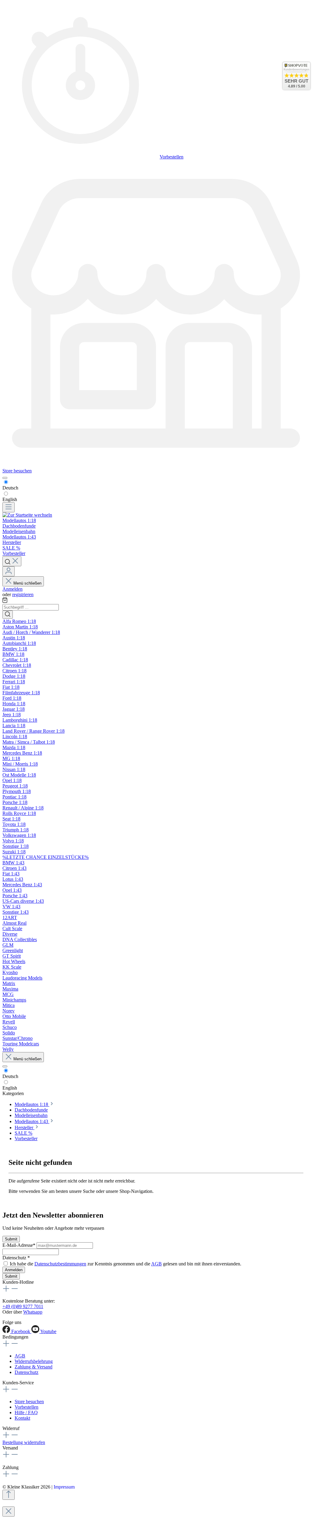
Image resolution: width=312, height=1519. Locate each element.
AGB (156, 1263)
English (9, 499)
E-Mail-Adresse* (19, 1245)
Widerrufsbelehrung (34, 1361)
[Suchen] (11, 561)
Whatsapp (32, 1311)
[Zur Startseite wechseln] (27, 515)
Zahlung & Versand (33, 1366)
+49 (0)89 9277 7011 (22, 1306)
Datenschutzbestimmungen (60, 1263)
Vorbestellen (171, 156)
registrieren (23, 594)
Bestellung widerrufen (23, 1442)
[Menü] (8, 507)
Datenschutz (26, 1372)
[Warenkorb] (4, 601)
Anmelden (12, 589)
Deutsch (10, 487)
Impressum (64, 1486)
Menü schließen (27, 583)
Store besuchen (17, 470)
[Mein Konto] (8, 571)
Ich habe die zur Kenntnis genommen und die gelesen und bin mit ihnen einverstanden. (125, 1263)
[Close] (8, 1512)
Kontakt (22, 1418)
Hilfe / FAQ (26, 1412)
